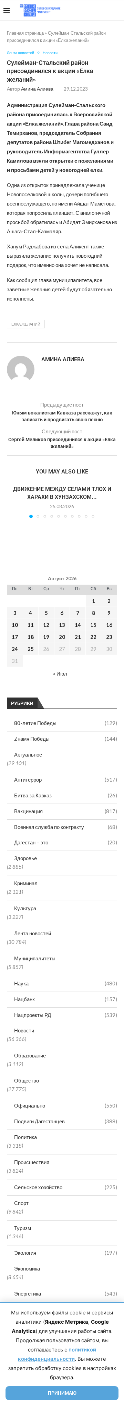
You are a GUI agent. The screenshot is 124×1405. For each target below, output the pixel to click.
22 (93, 637)
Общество (26, 1080)
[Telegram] (99, 10)
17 (15, 637)
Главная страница (25, 33)
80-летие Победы (65, 723)
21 (78, 637)
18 (31, 637)
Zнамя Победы (65, 739)
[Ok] (106, 10)
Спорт (21, 1203)
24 (15, 649)
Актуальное (28, 754)
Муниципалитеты (34, 958)
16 (109, 625)
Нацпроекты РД (65, 1015)
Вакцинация (65, 811)
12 (46, 625)
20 (62, 637)
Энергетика (65, 1293)
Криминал (26, 883)
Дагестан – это (65, 842)
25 (31, 649)
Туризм (22, 1228)
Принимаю (62, 1393)
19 (46, 637)
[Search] (117, 10)
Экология (65, 1253)
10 (15, 625)
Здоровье (25, 858)
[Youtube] (85, 10)
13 (62, 625)
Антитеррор (65, 779)
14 (78, 625)
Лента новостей (32, 933)
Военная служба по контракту (65, 827)
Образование (30, 1055)
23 (109, 637)
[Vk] (92, 10)
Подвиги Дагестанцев (65, 1121)
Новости (24, 1030)
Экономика (27, 1268)
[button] (13, 501)
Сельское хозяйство (65, 1187)
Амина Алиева (37, 89)
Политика (25, 1137)
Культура (25, 908)
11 (31, 625)
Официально (65, 1105)
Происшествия (31, 1162)
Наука (65, 983)
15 (93, 625)
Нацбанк (65, 999)
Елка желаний (25, 324)
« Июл (60, 673)
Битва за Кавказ (65, 795)
